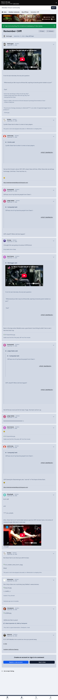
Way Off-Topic (30, 36)
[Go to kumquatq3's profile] (4, 190)
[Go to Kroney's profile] (4, 240)
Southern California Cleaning (10, 649)
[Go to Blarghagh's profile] (4, 495)
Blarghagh (10, 494)
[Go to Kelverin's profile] (4, 635)
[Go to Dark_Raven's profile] (4, 257)
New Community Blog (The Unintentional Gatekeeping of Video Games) (23, 26)
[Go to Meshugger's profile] (4, 36)
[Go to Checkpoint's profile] (4, 608)
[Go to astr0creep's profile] (4, 136)
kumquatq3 (10, 189)
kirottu (9, 119)
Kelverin (9, 634)
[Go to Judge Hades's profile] (4, 201)
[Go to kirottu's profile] (4, 120)
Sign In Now (42, 662)
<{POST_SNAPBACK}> (47, 152)
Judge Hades (10, 200)
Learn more (3, 2)
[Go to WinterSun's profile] (4, 580)
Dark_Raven (10, 256)
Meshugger (9, 36)
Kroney (9, 240)
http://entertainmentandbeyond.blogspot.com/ (15, 182)
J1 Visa (5, 643)
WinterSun (10, 579)
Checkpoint (10, 608)
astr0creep (10, 135)
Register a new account (16, 662)
